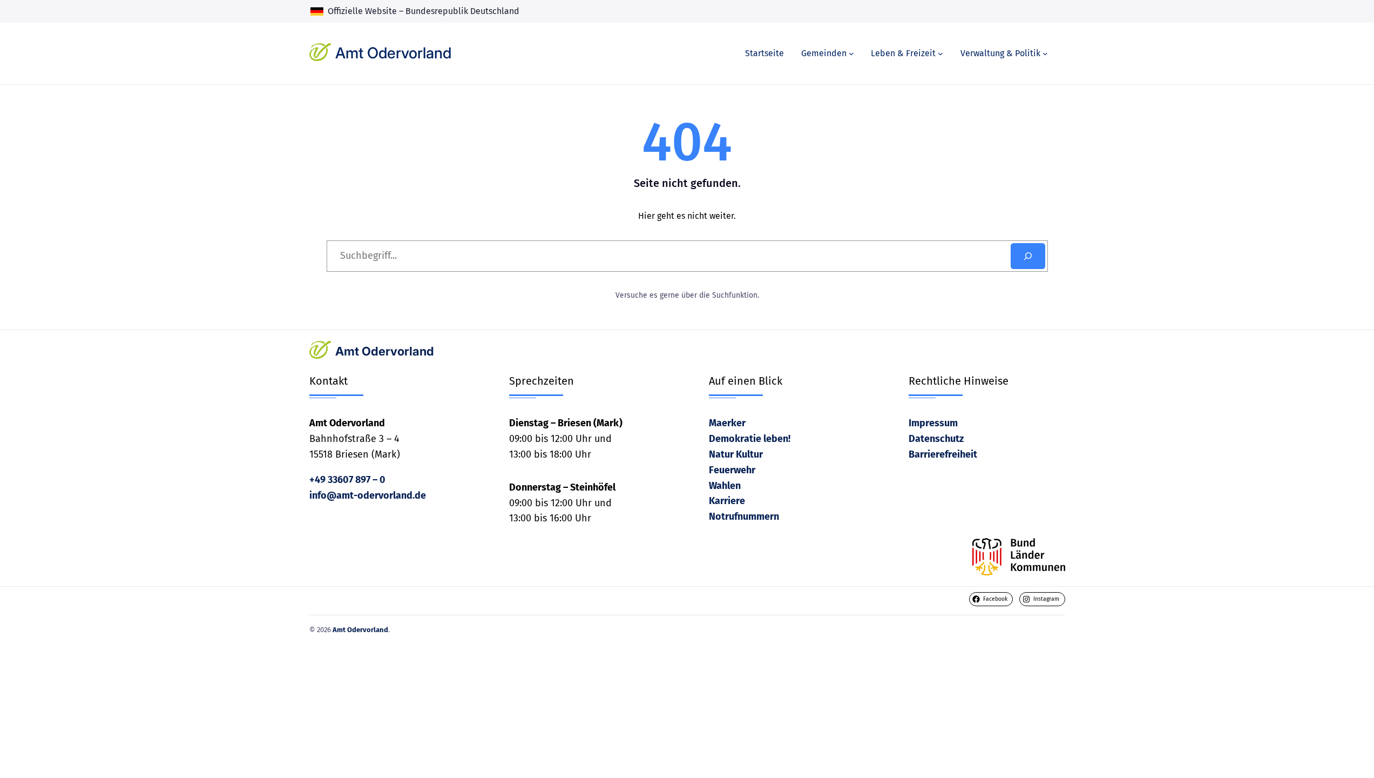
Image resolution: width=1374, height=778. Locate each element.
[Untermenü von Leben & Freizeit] (940, 53)
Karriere (727, 501)
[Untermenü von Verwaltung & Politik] (1045, 53)
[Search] (1028, 256)
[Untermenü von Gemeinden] (851, 53)
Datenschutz (936, 439)
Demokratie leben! (749, 439)
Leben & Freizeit (903, 53)
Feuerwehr (732, 470)
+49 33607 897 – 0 (347, 480)
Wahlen (725, 486)
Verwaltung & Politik (1000, 53)
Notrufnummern (744, 516)
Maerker (727, 423)
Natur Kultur (736, 454)
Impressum (933, 423)
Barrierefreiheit (943, 454)
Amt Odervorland (393, 53)
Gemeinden (824, 53)
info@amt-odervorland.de (367, 495)
